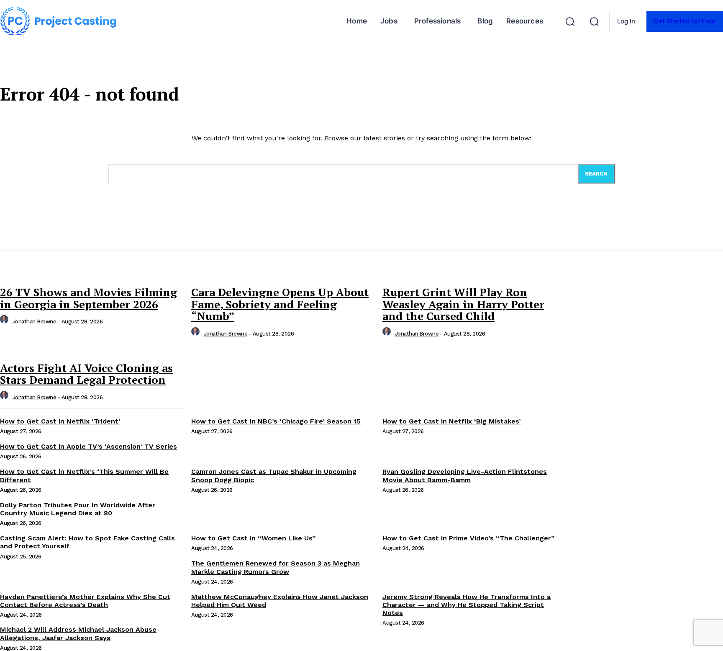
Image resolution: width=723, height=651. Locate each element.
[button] (570, 21)
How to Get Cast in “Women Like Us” (253, 538)
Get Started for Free (684, 21)
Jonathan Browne (34, 321)
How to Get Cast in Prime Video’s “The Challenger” (468, 538)
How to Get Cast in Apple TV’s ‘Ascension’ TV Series (88, 446)
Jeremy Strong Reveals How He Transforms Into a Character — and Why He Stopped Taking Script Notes (466, 605)
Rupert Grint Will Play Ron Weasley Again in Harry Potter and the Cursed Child (463, 304)
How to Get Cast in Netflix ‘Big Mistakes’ (451, 421)
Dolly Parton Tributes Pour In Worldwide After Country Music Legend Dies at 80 (77, 509)
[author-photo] (5, 321)
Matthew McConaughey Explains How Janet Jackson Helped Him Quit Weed (279, 601)
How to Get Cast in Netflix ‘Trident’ (60, 421)
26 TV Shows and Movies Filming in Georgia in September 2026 (88, 298)
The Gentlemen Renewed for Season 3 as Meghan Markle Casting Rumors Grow (275, 567)
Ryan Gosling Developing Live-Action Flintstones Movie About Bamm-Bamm (464, 475)
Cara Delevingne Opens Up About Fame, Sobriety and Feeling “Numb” (280, 304)
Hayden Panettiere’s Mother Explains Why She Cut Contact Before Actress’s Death (85, 601)
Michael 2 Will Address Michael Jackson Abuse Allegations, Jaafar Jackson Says (78, 633)
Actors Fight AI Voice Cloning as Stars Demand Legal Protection (86, 374)
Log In (626, 21)
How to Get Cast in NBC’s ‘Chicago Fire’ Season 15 (276, 421)
